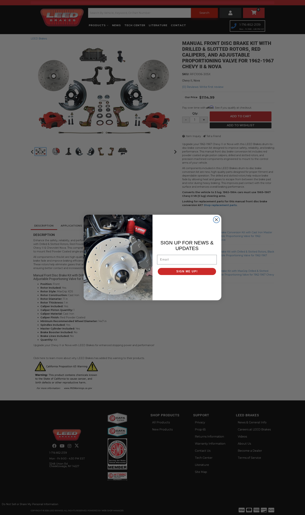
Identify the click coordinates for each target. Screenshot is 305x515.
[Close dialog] (216, 219)
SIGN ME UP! (187, 271)
